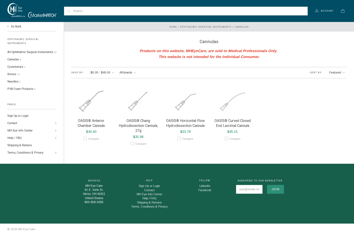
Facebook (204, 190)
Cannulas (14, 59)
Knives (13, 74)
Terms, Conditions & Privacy (25, 152)
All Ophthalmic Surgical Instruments (31, 52)
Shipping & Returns (19, 145)
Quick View (91, 88)
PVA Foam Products (21, 89)
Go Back (15, 26)
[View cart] (342, 11)
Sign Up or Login (18, 116)
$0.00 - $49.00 (100, 72)
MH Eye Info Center (20, 130)
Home (173, 27)
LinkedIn (204, 185)
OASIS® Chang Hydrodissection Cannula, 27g (138, 126)
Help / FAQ (14, 138)
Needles (13, 81)
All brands (125, 72)
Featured (335, 72)
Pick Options (91, 100)
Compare (93, 138)
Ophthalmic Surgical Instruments (205, 27)
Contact (12, 123)
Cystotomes (16, 67)
